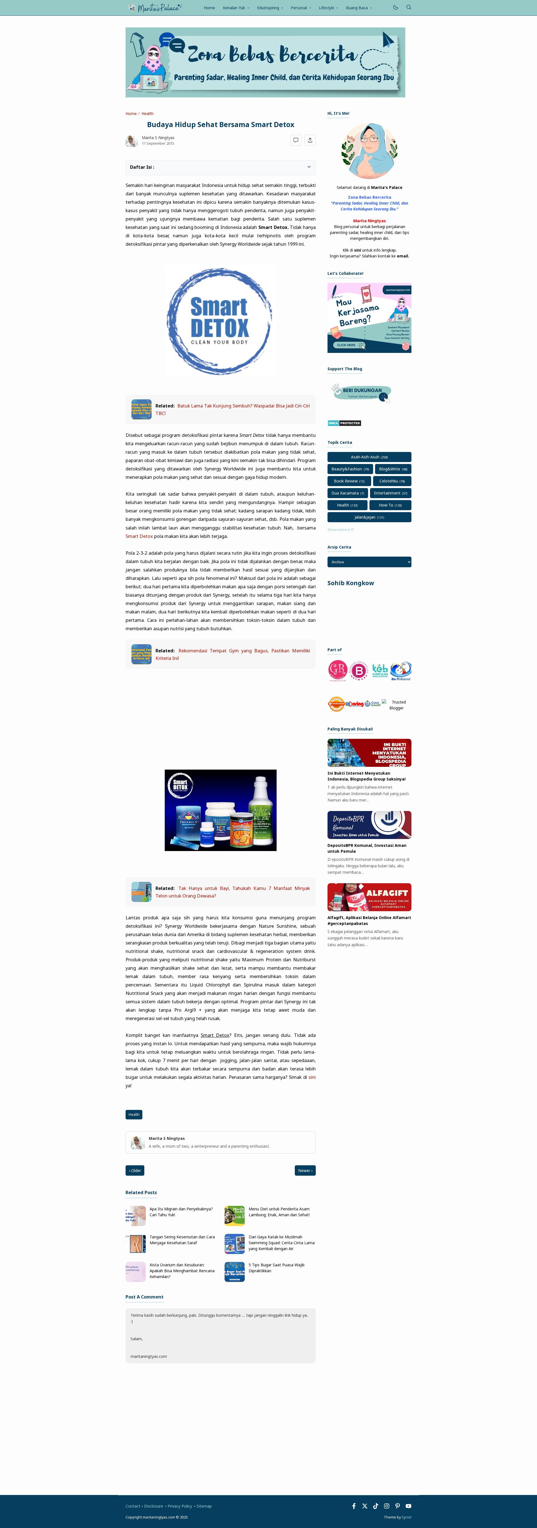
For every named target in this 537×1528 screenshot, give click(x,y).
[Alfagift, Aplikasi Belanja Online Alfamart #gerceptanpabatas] (369, 909)
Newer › (305, 1170)
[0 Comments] (296, 140)
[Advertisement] (221, 715)
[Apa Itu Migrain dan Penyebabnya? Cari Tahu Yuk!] (136, 1224)
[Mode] (395, 7)
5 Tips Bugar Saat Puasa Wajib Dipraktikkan (277, 1267)
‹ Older (135, 1170)
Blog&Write (389, 469)
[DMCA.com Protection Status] (344, 425)
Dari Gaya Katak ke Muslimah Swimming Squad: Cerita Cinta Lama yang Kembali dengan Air (282, 1242)
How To (386, 505)
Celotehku (389, 481)
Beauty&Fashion (346, 469)
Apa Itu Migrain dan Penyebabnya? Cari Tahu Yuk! (181, 1211)
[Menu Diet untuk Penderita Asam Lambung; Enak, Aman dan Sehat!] (235, 1224)
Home (209, 7)
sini (312, 1077)
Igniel (406, 1517)
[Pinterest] (398, 1507)
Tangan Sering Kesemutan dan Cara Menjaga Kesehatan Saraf (182, 1239)
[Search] (408, 7)
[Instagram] (387, 1507)
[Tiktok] (376, 1507)
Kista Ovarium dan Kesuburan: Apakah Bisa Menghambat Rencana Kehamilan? (182, 1270)
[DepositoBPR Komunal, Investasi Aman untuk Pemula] (369, 837)
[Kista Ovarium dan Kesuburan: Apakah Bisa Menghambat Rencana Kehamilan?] (136, 1280)
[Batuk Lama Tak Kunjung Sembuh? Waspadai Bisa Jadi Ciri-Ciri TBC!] (141, 417)
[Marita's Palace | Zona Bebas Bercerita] (155, 7)
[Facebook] (354, 1507)
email (402, 256)
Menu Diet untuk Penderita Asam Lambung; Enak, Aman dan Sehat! (279, 1211)
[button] (133, 166)
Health (134, 1114)
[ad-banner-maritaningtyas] (369, 351)
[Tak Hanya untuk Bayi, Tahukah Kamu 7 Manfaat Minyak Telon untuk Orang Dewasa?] (141, 900)
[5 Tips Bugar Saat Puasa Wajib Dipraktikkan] (235, 1280)
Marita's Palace (386, 187)
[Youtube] (408, 1507)
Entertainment (387, 493)
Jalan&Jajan (365, 517)
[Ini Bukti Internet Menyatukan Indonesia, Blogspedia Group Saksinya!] (369, 765)
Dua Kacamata (345, 493)
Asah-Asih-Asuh (365, 457)
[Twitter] (365, 1507)
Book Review (346, 481)
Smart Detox (139, 536)
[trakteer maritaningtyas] (362, 405)
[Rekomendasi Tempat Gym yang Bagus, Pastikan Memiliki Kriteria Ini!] (141, 662)
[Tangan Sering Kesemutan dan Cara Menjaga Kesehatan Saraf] (136, 1252)
